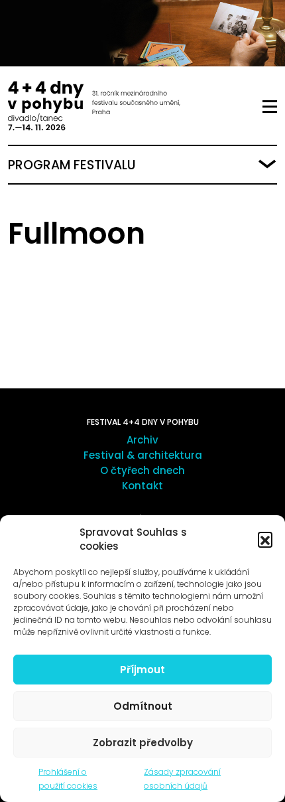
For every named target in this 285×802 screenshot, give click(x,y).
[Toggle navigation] (269, 107)
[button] (265, 539)
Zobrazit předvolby (143, 743)
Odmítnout (142, 706)
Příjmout (142, 670)
